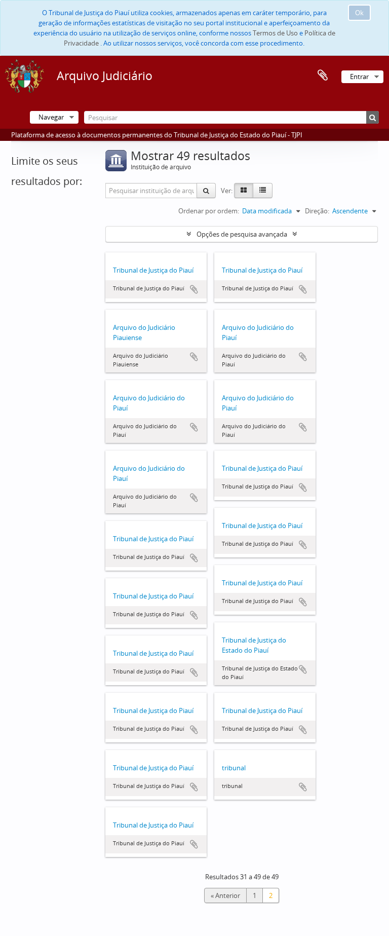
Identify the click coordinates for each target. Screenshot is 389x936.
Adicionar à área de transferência (194, 289)
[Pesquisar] (372, 117)
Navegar (51, 117)
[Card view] (243, 190)
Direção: (317, 210)
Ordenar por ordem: (208, 210)
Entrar (359, 76)
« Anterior (225, 895)
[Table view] (263, 190)
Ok (359, 12)
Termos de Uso (275, 33)
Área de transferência (322, 75)
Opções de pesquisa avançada (242, 234)
